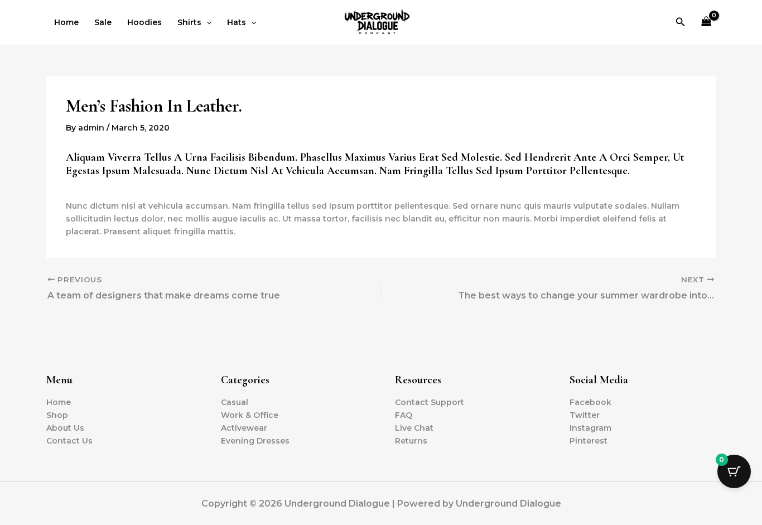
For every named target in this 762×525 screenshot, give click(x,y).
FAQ (403, 415)
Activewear (244, 428)
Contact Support (429, 402)
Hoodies (144, 22)
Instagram (590, 428)
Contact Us (69, 441)
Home (66, 22)
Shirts (189, 22)
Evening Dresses (255, 441)
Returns (411, 441)
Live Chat (414, 428)
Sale (103, 22)
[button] (206, 22)
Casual (234, 402)
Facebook (590, 402)
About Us (65, 428)
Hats (236, 22)
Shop (57, 415)
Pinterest (588, 441)
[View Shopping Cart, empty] (706, 22)
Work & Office (249, 415)
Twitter (585, 415)
